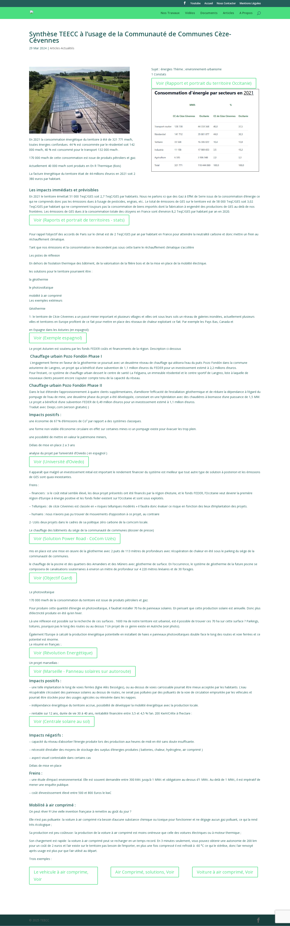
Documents (208, 13)
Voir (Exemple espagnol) (58, 338)
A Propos (245, 13)
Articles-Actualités (62, 48)
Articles (228, 13)
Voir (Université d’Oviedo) (59, 461)
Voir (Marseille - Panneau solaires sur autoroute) (82, 671)
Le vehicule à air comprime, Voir (61, 875)
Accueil (208, 3)
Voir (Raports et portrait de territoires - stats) (79, 220)
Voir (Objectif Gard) (53, 578)
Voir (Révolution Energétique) (63, 653)
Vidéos (190, 13)
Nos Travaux (170, 13)
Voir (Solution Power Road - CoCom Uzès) (75, 538)
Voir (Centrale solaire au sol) (62, 721)
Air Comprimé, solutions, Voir (144, 872)
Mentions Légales (250, 3)
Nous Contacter (226, 3)
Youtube (195, 3)
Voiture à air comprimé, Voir (225, 872)
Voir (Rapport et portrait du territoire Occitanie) (204, 83)
